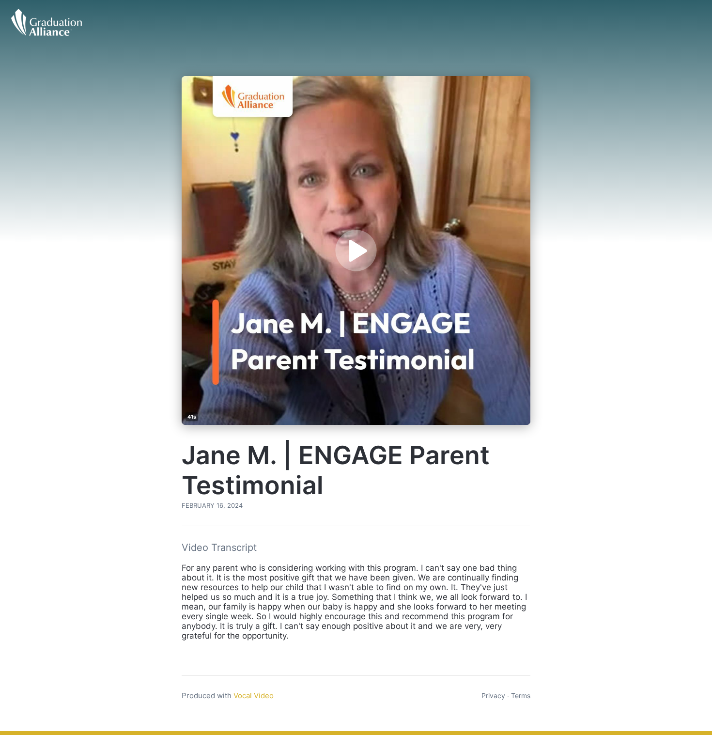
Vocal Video (253, 695)
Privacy (493, 695)
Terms (520, 695)
